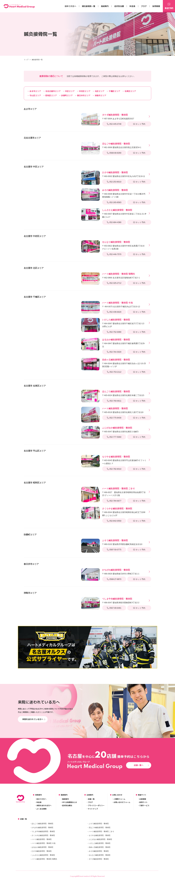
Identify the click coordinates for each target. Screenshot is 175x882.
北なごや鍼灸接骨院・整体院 (99, 827)
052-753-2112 (115, 372)
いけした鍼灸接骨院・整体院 (99, 843)
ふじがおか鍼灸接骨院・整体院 (100, 839)
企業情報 (142, 799)
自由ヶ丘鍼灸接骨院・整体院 (99, 847)
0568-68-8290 (115, 153)
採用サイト (143, 802)
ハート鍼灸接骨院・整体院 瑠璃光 (44, 859)
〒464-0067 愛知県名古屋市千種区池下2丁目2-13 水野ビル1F (123, 323)
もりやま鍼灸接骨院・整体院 (99, 835)
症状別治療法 (67, 805)
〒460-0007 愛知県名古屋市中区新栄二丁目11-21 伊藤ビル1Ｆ (124, 213)
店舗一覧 (91, 799)
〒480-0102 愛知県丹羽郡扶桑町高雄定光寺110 (122, 542)
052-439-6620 (115, 312)
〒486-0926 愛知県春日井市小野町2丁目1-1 (120, 572)
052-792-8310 (115, 469)
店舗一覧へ (138, 765)
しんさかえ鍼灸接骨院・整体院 (43, 855)
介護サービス (144, 805)
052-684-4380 (115, 222)
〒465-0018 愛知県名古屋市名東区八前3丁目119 (122, 410)
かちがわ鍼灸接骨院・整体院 (42, 827)
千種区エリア (114, 91)
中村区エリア (84, 91)
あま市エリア (35, 91)
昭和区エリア (51, 95)
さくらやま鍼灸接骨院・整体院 (43, 835)
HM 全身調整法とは (69, 802)
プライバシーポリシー (96, 805)
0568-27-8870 (115, 579)
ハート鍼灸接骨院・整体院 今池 (43, 843)
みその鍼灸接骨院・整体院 (99, 851)
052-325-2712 (115, 283)
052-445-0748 (115, 124)
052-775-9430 (115, 418)
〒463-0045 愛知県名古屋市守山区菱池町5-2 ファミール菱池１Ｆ (124, 460)
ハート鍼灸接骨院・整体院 (42, 839)
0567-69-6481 (115, 608)
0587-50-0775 (115, 550)
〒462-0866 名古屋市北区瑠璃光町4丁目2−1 (121, 276)
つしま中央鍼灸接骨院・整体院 (43, 831)
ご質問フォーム (119, 799)
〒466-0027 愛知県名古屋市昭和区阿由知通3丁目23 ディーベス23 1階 (124, 491)
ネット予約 (140, 124)
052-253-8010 (115, 182)
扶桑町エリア (67, 95)
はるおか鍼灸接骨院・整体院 (42, 847)
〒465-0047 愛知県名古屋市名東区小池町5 (120, 430)
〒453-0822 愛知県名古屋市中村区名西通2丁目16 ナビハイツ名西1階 (123, 245)
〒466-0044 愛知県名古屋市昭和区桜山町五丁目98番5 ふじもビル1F (123, 511)
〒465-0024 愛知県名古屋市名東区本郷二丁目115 (123, 393)
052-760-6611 (115, 401)
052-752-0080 (115, 332)
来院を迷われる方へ (43, 805)
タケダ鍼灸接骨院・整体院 (99, 859)
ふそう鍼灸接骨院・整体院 (99, 823)
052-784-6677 (115, 501)
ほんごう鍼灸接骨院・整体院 (42, 823)
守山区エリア (35, 95)
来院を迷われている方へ (32, 719)
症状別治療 (119, 6)
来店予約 (169, 8)
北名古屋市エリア (53, 91)
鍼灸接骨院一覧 (88, 6)
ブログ (144, 6)
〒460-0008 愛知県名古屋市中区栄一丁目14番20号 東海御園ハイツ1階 (123, 193)
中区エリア (70, 91)
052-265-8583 (115, 202)
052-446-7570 (115, 254)
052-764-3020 (115, 352)
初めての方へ (70, 6)
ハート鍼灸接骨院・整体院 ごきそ (101, 831)
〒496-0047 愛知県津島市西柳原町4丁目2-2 (120, 601)
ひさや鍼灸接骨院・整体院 (42, 851)
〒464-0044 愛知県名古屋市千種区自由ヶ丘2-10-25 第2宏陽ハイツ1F (124, 363)
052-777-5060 (115, 437)
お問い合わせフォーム (122, 802)
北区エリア (99, 91)
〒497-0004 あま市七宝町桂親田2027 (118, 117)
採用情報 (156, 6)
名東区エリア (130, 91)
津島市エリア (100, 95)
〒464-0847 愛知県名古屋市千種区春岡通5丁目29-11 (123, 342)
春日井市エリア (83, 95)
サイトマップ (93, 809)
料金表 (132, 6)
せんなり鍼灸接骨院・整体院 (99, 855)
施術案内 (105, 6)
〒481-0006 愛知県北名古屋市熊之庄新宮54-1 (121, 145)
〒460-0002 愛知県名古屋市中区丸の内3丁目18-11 (123, 174)
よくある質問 (41, 809)
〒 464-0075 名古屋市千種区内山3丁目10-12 (121, 305)
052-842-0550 (115, 521)
